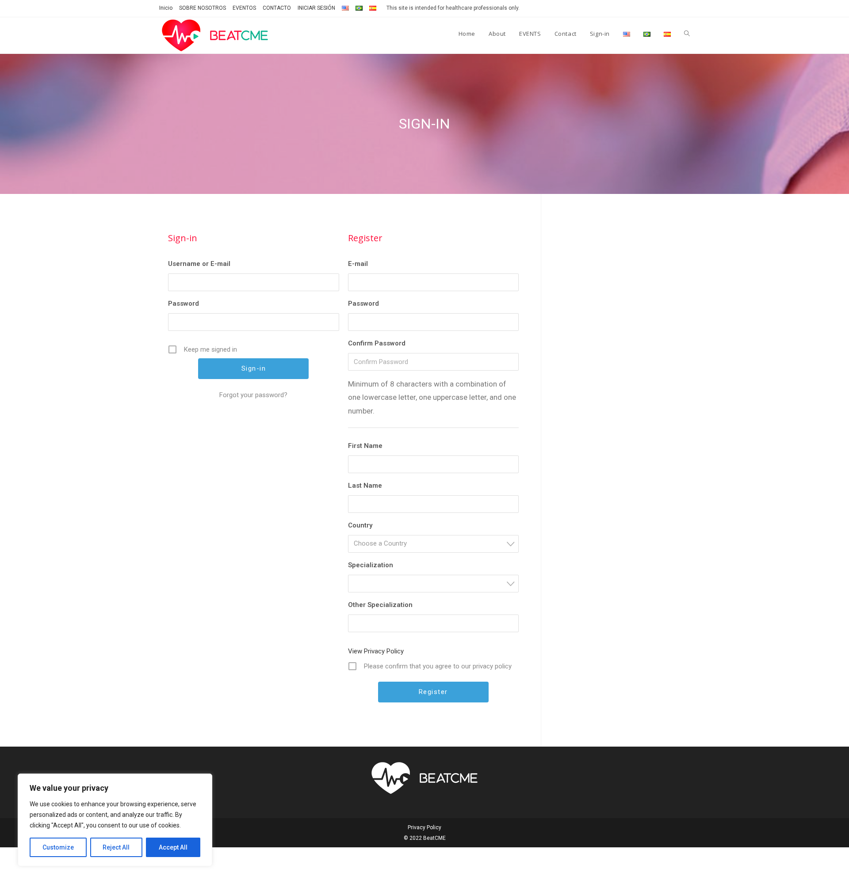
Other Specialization (380, 605)
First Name (365, 446)
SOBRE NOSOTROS (202, 8)
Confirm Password (376, 343)
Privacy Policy (424, 827)
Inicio (165, 8)
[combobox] (433, 544)
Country (360, 525)
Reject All (116, 847)
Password (183, 303)
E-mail (358, 264)
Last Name (365, 485)
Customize (58, 847)
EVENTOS (244, 8)
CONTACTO (277, 8)
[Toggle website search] (686, 33)
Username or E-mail (199, 264)
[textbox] (436, 543)
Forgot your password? (253, 395)
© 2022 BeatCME (425, 838)
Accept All (173, 847)
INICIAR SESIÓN (316, 8)
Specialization (370, 565)
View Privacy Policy (376, 651)
